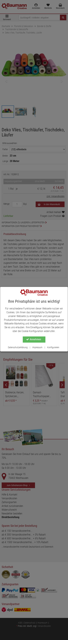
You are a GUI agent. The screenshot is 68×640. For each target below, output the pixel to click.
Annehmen (35, 339)
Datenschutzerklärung (18, 347)
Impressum (37, 347)
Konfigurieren (53, 347)
